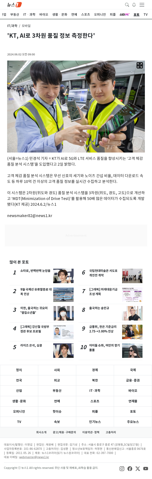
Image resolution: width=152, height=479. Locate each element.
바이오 (132, 391)
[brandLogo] (14, 4)
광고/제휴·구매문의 (64, 432)
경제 (95, 370)
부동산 (57, 391)
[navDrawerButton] (142, 4)
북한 (95, 380)
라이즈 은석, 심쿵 (31, 345)
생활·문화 (19, 401)
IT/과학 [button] (12, 26)
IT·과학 (94, 391)
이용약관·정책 (90, 432)
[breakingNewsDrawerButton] (134, 4)
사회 (57, 370)
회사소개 (41, 432)
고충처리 (111, 432)
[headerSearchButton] (127, 4)
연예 (57, 401)
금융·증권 (133, 380)
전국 (19, 380)
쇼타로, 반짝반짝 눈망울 (35, 271)
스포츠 (94, 401)
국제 (133, 370)
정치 (19, 370)
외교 (57, 380)
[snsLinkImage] (122, 468)
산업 (19, 391)
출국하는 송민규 (99, 308)
